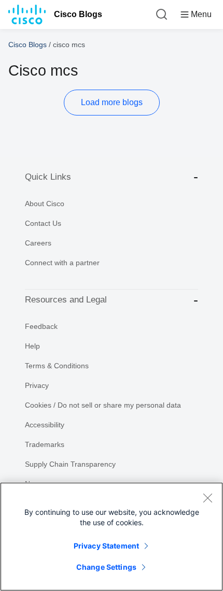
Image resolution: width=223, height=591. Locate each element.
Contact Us (43, 223)
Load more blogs (112, 102)
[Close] (207, 498)
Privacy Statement (106, 545)
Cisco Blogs (78, 14)
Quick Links (48, 177)
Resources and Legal (66, 300)
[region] (111, 536)
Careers (38, 243)
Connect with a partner (62, 262)
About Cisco (44, 203)
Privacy (37, 385)
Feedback (41, 326)
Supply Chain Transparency (70, 464)
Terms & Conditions (57, 366)
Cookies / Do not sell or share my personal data (103, 405)
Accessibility (44, 425)
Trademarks (44, 444)
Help (32, 346)
